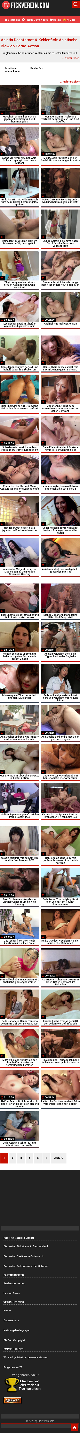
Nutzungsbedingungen (16, 1330)
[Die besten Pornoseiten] (24, 1392)
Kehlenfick (36, 68)
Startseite (13, 19)
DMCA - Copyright (14, 1340)
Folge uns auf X (12, 1367)
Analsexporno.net (14, 1283)
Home (7, 1310)
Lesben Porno (11, 1293)
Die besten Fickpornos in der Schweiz (25, 1266)
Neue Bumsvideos (37, 19)
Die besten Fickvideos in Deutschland (25, 1246)
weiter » (58, 1158)
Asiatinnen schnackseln (12, 70)
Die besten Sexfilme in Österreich (23, 1256)
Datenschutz (11, 1320)
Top (74, 1427)
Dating (57, 19)
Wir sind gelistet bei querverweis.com (25, 1357)
